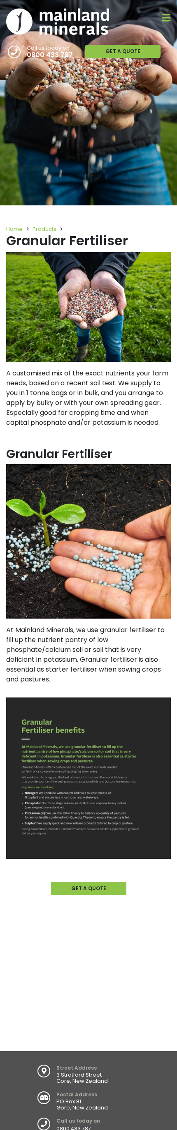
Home (14, 229)
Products (44, 229)
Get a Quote (122, 51)
